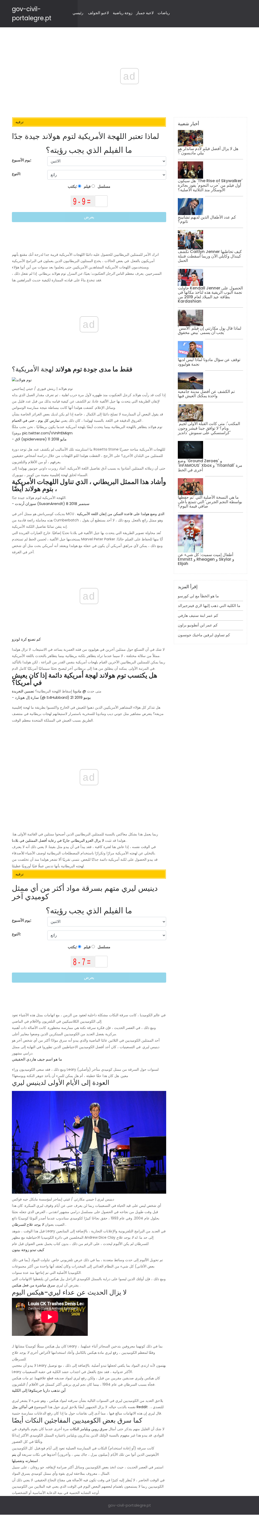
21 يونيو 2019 (80, 697)
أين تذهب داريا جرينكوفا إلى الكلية (39, 1390)
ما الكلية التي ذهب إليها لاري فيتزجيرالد (209, 605)
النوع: (17, 173)
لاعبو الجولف (98, 12)
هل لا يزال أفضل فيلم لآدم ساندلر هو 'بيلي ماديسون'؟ (208, 151)
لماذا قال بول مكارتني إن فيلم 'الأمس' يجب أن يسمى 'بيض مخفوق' (209, 330)
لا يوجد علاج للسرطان (28, 1224)
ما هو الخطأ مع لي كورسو (198, 596)
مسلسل (103, 186)
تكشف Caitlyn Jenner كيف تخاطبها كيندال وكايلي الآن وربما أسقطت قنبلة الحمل (210, 256)
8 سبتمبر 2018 (78, 503)
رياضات (164, 12)
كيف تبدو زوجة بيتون (28, 1249)
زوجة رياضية (122, 12)
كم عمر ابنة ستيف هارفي (198, 615)
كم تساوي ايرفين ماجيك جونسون (204, 635)
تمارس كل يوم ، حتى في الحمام (36, 420)
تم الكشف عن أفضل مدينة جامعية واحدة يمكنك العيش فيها (206, 394)
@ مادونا (79, 691)
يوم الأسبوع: (21, 160)
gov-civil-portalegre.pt (129, 1505)
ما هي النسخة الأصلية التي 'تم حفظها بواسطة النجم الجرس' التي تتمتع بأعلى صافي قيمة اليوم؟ (210, 501)
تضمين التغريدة (23, 691)
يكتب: (73, 186)
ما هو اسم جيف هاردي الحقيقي (37, 1059)
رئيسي (78, 12)
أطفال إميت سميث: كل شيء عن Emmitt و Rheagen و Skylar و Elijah (206, 559)
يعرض (89, 217)
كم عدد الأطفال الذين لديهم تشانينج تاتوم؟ (207, 219)
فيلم (87, 186)
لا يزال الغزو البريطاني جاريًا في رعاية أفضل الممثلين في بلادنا (58, 840)
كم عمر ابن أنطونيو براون (198, 625)
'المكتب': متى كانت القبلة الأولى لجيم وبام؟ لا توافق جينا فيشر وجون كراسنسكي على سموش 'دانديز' (209, 428)
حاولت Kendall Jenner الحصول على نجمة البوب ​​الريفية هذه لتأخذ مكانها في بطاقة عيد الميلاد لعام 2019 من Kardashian (210, 294)
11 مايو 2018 (57, 439)
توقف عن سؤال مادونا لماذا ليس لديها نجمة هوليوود (209, 362)
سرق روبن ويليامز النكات (88, 1428)
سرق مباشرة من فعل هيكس (33, 1285)
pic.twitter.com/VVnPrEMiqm (47, 433)
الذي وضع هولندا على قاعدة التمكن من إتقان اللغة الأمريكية (120, 513)
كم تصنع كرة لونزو (26, 639)
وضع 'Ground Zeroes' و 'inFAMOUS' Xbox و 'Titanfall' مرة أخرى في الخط (210, 465)
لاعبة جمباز (145, 12)
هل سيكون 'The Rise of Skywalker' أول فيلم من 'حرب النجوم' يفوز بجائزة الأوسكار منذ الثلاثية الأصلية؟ (210, 185)
